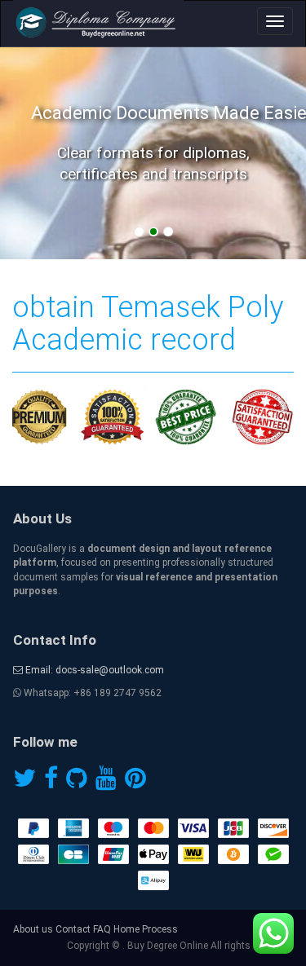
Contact (73, 929)
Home (126, 929)
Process (160, 929)
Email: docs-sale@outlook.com (93, 670)
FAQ (102, 929)
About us (33, 929)
